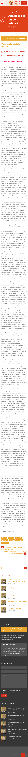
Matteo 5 (4, 540)
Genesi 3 (11, 538)
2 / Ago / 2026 (12, 610)
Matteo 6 (12, 540)
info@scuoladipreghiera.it (7, 639)
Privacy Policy (17, 754)
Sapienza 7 (5, 543)
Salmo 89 (19, 540)
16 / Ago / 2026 (12, 591)
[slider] (23, 38)
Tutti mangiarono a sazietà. (14, 608)
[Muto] (20, 38)
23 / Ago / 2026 (12, 584)
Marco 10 (18, 538)
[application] (14, 38)
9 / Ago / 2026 (12, 605)
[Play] (4, 38)
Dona (24, 2)
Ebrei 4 (4, 538)
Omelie (2, 49)
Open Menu (2, 2)
